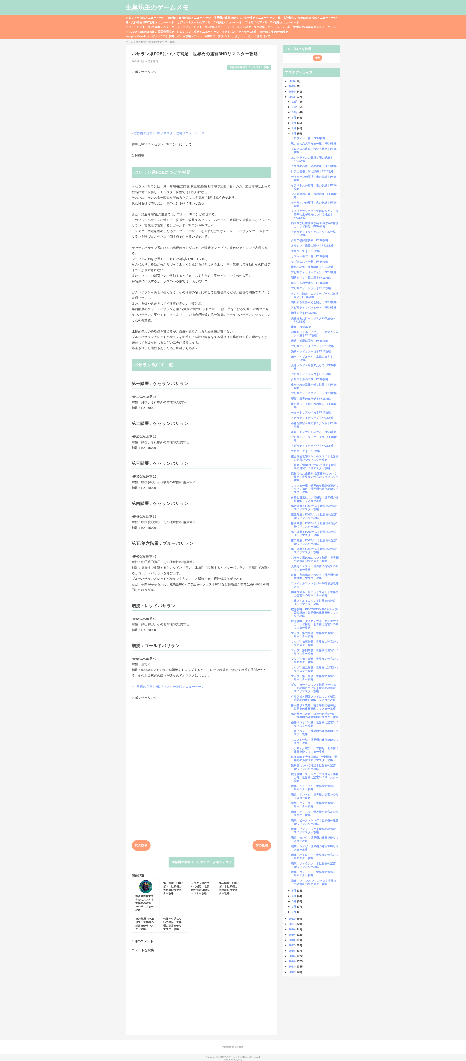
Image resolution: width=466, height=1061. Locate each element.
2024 (292, 91)
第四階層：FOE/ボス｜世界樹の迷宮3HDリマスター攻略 (314, 525)
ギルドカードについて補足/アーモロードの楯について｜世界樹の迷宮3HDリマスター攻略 (314, 688)
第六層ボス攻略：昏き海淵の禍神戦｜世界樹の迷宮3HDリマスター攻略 (315, 707)
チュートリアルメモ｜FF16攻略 (311, 412)
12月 (295, 101)
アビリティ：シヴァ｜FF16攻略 (311, 288)
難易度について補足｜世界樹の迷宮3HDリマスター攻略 (313, 767)
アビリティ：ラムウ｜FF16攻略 (311, 374)
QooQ (239, 1059)
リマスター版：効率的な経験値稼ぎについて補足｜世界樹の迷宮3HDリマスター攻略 (315, 489)
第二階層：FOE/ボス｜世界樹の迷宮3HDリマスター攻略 (314, 542)
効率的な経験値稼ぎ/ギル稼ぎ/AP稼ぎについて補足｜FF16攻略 (314, 225)
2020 (292, 929)
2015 (292, 956)
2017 (292, 945)
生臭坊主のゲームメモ (157, 7)
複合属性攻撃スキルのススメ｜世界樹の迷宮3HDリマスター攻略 (315, 458)
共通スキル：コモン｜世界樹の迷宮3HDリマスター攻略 (313, 602)
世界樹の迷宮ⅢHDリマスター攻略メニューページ (169, 133)
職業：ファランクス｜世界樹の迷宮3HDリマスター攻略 (313, 865)
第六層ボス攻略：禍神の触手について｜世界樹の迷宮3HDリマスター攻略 (315, 715)
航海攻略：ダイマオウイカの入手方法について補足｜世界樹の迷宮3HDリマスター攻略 (315, 624)
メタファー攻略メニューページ (145, 17)
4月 (294, 896)
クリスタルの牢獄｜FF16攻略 (309, 379)
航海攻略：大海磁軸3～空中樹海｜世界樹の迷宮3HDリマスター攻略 (314, 758)
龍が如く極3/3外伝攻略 (274, 31)
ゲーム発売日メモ (259, 36)
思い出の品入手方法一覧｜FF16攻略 (314, 143)
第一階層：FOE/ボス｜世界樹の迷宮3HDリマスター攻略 (314, 550)
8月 (294, 122)
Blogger (239, 1047)
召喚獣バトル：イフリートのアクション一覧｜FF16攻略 (315, 334)
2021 (292, 923)
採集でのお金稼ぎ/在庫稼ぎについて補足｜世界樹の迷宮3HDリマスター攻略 (315, 477)
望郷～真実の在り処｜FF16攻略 (311, 398)
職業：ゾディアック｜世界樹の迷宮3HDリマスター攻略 (313, 830)
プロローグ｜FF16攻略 (305, 451)
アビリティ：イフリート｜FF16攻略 (314, 393)
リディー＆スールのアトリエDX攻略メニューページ (209, 22)
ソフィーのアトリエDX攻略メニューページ (153, 26)
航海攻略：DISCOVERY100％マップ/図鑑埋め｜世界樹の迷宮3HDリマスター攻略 (315, 612)
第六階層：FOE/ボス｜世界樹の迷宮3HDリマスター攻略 (314, 507)
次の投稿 (141, 845)
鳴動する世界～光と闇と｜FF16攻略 (314, 302)
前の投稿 (262, 845)
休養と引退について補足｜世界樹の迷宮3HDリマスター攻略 (315, 499)
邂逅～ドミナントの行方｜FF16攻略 (314, 431)
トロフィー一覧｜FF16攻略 (308, 138)
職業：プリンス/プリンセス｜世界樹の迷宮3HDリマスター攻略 (314, 882)
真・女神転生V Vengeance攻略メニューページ (307, 17)
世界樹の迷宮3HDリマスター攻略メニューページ (244, 17)
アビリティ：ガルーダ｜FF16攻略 (312, 417)
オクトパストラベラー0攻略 (239, 31)
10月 (295, 112)
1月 (294, 911)
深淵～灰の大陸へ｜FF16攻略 (309, 282)
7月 (294, 128)
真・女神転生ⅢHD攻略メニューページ (150, 22)
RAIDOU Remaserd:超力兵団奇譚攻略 (150, 31)
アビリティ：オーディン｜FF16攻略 (314, 272)
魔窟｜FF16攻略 (301, 326)
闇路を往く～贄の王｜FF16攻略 (311, 277)
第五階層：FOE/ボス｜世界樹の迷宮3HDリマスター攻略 (314, 516)
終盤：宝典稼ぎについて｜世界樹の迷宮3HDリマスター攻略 (315, 576)
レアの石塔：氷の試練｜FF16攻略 (312, 171)
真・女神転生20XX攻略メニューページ (311, 26)
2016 (292, 950)
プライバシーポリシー (232, 36)
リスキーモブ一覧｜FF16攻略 (309, 256)
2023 (292, 96)
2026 (292, 81)
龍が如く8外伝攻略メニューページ (189, 17)
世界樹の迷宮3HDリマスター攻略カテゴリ (202, 862)
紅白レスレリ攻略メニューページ (198, 31)
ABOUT (210, 36)
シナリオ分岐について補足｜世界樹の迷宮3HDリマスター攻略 (315, 750)
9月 (294, 117)
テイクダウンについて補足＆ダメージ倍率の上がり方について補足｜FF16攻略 (315, 214)
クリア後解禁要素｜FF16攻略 (309, 240)
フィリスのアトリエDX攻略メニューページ (272, 22)
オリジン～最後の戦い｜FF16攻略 (312, 245)
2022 (292, 918)
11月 (295, 106)
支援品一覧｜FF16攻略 (305, 251)
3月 (294, 901)
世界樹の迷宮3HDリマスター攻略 (249, 67)
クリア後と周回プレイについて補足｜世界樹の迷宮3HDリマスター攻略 (315, 698)
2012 (292, 972)
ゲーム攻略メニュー (189, 36)
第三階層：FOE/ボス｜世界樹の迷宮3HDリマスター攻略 (314, 533)
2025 (292, 86)
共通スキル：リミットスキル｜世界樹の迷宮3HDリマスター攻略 (315, 594)
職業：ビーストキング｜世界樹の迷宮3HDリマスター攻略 (315, 822)
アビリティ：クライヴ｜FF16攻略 (312, 445)
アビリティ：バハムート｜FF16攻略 (314, 307)
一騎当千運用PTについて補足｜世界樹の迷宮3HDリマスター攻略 (314, 466)
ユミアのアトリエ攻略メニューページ (261, 26)
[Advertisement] (201, 99)
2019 (292, 934)
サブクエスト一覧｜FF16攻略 (309, 261)
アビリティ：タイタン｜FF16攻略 (312, 346)
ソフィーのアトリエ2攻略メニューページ (208, 26)
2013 (292, 966)
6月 (294, 133)
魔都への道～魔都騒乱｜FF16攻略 (312, 266)
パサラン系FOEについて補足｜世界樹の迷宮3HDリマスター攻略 (315, 559)
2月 (294, 906)
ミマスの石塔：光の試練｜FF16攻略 (314, 166)
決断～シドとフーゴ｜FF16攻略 (311, 351)
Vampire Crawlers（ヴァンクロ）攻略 (150, 36)
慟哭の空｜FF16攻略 (304, 312)
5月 (294, 890)
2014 (292, 961)
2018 (292, 939)
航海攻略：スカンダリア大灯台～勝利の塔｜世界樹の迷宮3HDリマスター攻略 (315, 777)
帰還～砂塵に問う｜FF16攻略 (309, 340)
